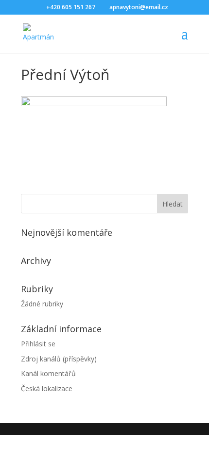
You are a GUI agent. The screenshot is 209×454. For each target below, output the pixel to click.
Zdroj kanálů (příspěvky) (59, 358)
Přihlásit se (38, 343)
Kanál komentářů (48, 373)
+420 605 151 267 (70, 7)
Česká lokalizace (46, 388)
